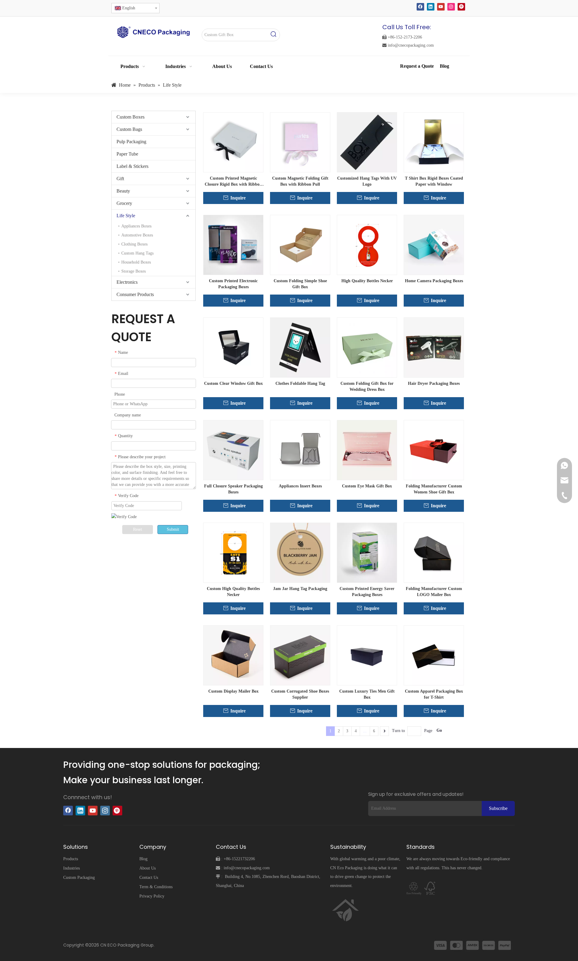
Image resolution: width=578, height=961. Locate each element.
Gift (120, 178)
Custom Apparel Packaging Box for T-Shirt (434, 694)
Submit (173, 529)
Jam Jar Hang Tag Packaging (300, 588)
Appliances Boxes (136, 226)
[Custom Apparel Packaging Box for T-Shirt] (434, 655)
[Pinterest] (461, 7)
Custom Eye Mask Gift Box (367, 486)
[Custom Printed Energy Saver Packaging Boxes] (367, 552)
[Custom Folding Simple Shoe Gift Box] (300, 244)
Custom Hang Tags (137, 253)
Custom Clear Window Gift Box (233, 383)
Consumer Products (135, 294)
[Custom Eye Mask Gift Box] (367, 449)
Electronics (127, 282)
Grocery (124, 203)
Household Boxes (136, 262)
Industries (71, 868)
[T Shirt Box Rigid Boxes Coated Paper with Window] (434, 142)
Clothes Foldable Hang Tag (300, 383)
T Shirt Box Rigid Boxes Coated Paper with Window (434, 181)
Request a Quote (417, 66)
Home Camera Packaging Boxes (434, 281)
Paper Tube (127, 153)
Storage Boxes (133, 271)
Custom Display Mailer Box (233, 691)
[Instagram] (451, 7)
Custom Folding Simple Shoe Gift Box (300, 284)
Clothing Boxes (134, 244)
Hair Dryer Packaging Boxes (434, 383)
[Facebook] (420, 7)
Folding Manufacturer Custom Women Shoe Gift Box (434, 489)
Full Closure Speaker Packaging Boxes (233, 489)
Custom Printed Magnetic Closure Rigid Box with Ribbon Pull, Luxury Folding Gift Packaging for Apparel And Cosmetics (233, 181)
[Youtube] (441, 7)
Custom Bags (129, 129)
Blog (444, 66)
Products (70, 859)
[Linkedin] (430, 7)
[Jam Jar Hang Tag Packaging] (300, 552)
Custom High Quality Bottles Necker (233, 591)
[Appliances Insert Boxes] (300, 449)
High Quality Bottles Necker (367, 281)
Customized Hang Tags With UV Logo (367, 181)
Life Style (126, 215)
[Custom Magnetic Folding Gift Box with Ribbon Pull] (300, 142)
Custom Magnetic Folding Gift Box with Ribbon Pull (300, 181)
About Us (147, 868)
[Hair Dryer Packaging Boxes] (434, 347)
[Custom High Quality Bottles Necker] (233, 552)
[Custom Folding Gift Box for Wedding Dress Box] (367, 347)
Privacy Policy (151, 896)
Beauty (123, 190)
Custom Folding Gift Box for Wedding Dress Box (366, 386)
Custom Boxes (130, 116)
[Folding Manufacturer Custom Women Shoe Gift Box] (434, 449)
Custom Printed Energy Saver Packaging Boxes (367, 591)
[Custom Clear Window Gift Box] (233, 347)
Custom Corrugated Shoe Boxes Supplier (300, 694)
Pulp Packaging (131, 141)
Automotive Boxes (137, 235)
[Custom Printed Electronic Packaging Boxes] (233, 244)
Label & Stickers (132, 166)
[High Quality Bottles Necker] (367, 244)
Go (439, 730)
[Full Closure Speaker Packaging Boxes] (233, 449)
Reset (137, 529)
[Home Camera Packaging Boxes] (434, 244)
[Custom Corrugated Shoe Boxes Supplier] (300, 655)
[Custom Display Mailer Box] (233, 655)
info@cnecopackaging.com (408, 45)
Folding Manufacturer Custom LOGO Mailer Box (434, 591)
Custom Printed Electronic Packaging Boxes (233, 284)
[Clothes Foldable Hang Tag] (300, 347)
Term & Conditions (155, 887)
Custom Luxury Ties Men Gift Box (367, 694)
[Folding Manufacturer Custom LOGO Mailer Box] (434, 552)
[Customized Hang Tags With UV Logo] (367, 142)
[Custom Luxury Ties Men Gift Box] (367, 655)
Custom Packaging (79, 877)
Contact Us (148, 877)
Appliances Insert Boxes (300, 486)
